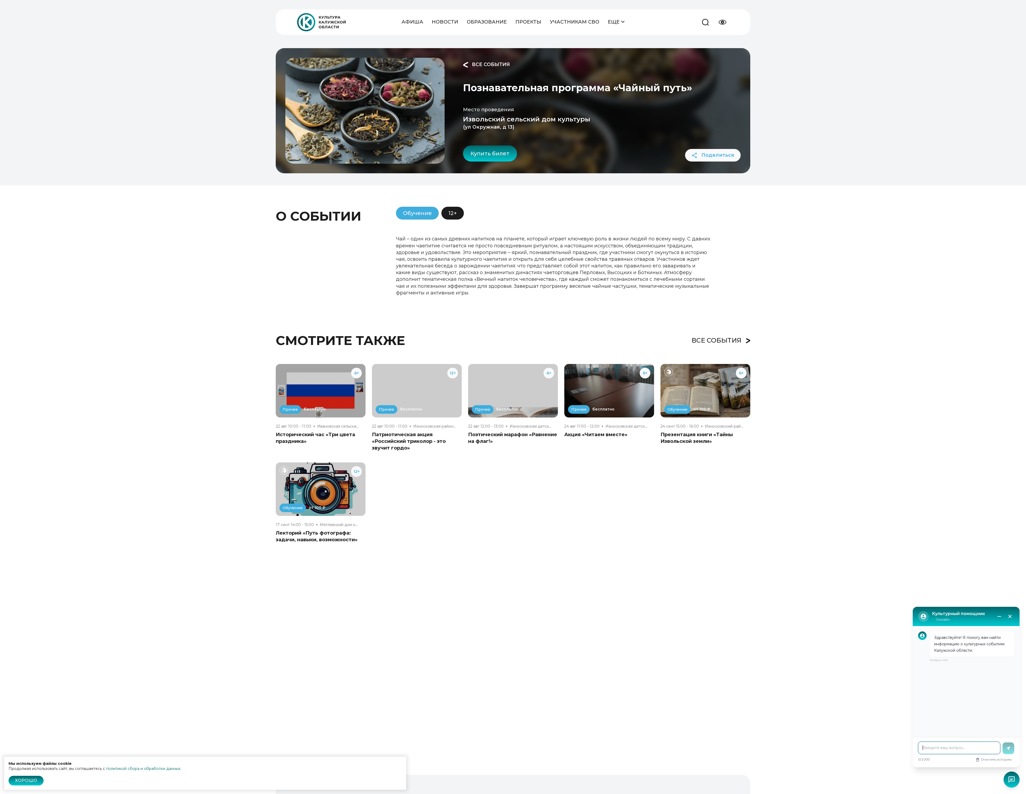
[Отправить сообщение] (1008, 748)
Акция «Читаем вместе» (595, 435)
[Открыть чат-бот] (1012, 780)
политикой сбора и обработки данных (143, 768)
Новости (445, 22)
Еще (614, 22)
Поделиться (717, 155)
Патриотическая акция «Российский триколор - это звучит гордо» (409, 441)
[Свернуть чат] (999, 616)
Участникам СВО (574, 22)
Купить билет (490, 153)
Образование (487, 22)
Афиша (412, 22)
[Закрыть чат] (1010, 616)
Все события (490, 64)
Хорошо (26, 780)
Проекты (528, 22)
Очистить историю (996, 759)
